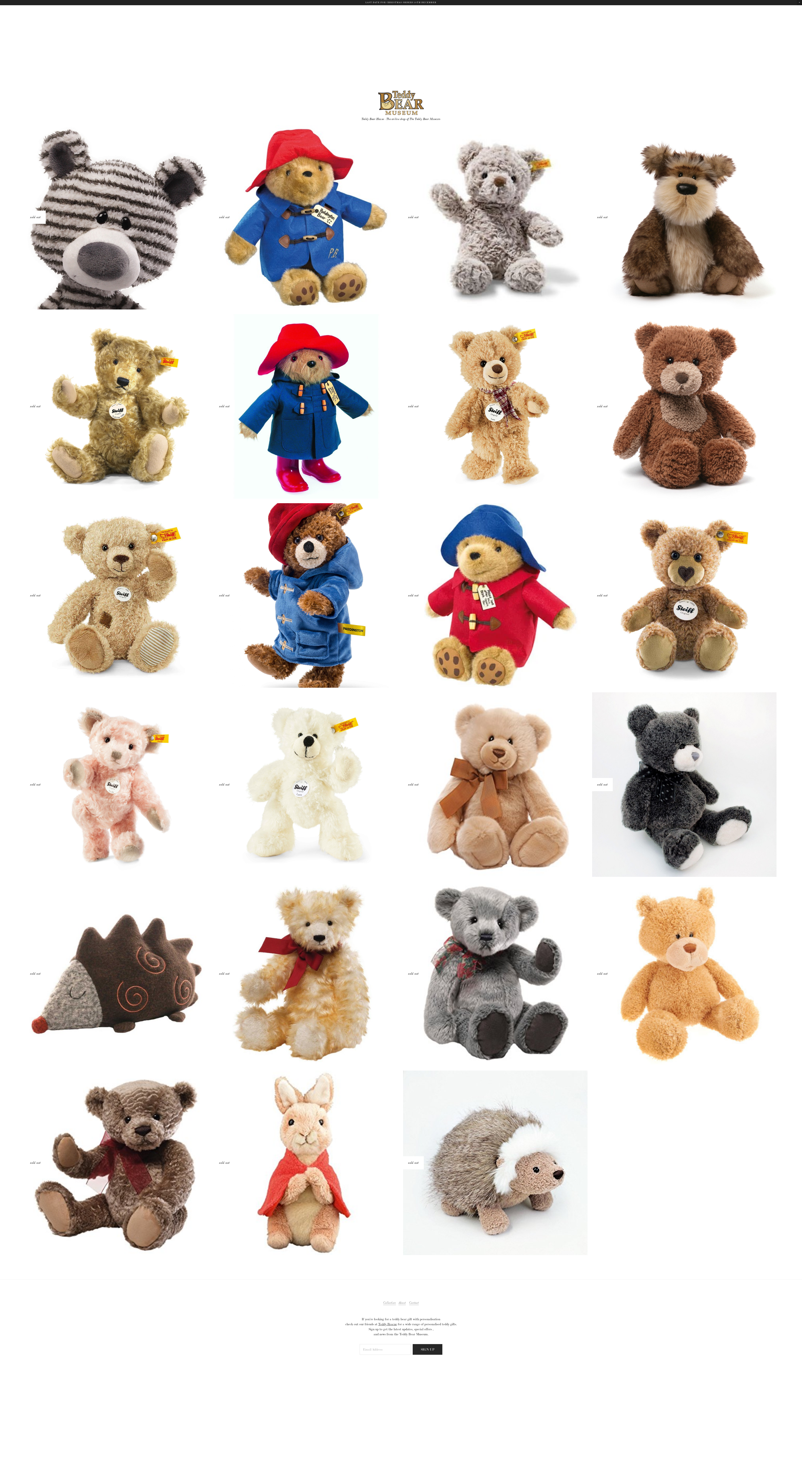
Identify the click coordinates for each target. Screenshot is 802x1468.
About (402, 1303)
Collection (389, 1303)
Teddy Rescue (387, 1324)
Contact (414, 1303)
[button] (799, 2)
